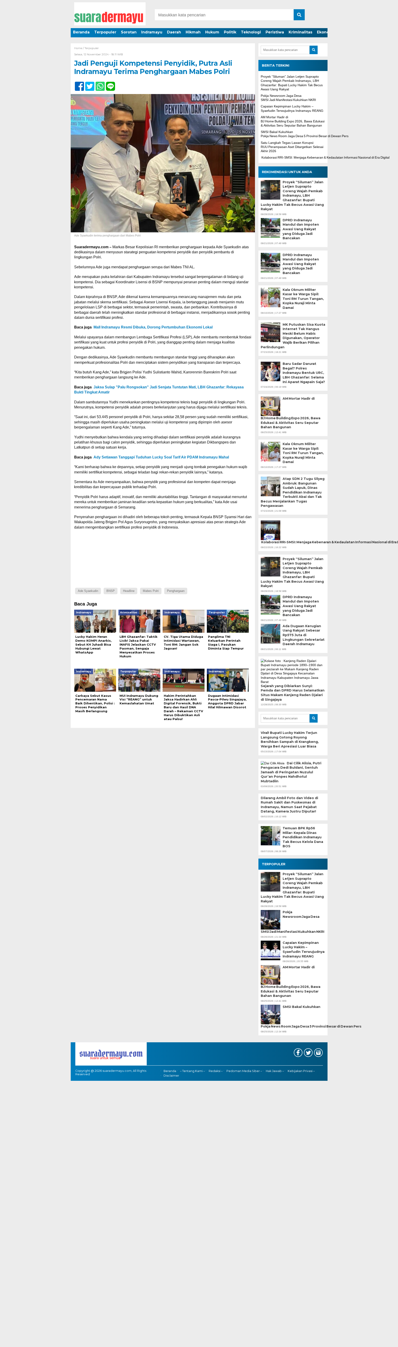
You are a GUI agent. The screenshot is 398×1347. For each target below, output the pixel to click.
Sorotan (129, 32)
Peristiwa (275, 32)
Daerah (174, 32)
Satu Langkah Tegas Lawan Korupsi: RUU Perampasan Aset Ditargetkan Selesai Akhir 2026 (292, 147)
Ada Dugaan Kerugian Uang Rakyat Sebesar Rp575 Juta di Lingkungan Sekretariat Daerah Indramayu (304, 635)
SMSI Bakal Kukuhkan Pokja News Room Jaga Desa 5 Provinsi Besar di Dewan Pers (293, 1016)
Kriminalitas (300, 32)
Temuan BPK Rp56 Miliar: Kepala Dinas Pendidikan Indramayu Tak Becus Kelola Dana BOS (303, 837)
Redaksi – (215, 1071)
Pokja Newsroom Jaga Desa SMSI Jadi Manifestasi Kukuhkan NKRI (292, 922)
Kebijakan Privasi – (301, 1071)
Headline (129, 591)
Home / (79, 48)
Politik (230, 32)
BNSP (110, 591)
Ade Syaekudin (88, 591)
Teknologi (251, 32)
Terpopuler (105, 32)
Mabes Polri (151, 591)
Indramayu (151, 32)
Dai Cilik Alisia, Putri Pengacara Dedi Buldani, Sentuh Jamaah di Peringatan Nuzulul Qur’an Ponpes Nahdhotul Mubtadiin (291, 772)
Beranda (81, 32)
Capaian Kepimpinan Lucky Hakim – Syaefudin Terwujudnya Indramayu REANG (304, 949)
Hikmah (193, 32)
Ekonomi (325, 32)
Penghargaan (175, 591)
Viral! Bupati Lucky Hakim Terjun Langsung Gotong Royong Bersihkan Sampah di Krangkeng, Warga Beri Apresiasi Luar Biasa (290, 739)
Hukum (212, 32)
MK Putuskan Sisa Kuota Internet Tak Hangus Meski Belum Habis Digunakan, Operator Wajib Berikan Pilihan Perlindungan (293, 335)
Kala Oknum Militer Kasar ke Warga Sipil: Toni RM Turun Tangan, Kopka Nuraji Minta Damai (303, 299)
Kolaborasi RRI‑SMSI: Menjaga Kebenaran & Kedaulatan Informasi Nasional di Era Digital (325, 157)
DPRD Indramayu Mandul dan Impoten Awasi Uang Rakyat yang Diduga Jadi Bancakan (301, 229)
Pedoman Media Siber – (244, 1071)
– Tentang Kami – (192, 1071)
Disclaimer (171, 1075)
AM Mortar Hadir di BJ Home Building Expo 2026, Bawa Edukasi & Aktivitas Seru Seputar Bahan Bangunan (293, 121)
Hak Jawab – (275, 1071)
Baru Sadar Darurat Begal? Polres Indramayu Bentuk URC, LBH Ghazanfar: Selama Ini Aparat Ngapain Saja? (304, 373)
